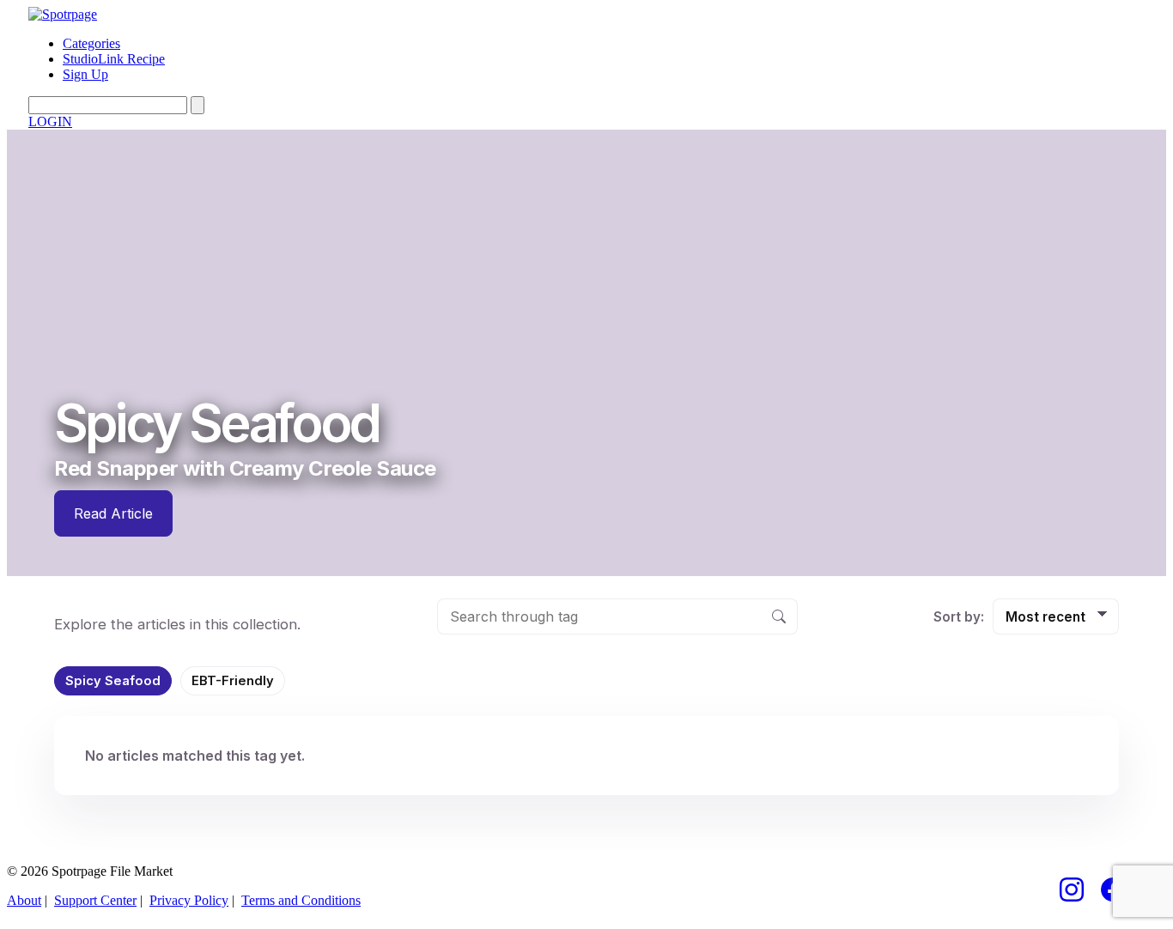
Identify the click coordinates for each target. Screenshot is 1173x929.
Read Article (113, 513)
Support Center (95, 900)
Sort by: (958, 617)
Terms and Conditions (301, 900)
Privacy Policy (188, 900)
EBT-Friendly (232, 681)
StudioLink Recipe (114, 59)
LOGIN (50, 121)
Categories (91, 43)
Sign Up (85, 74)
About (24, 900)
